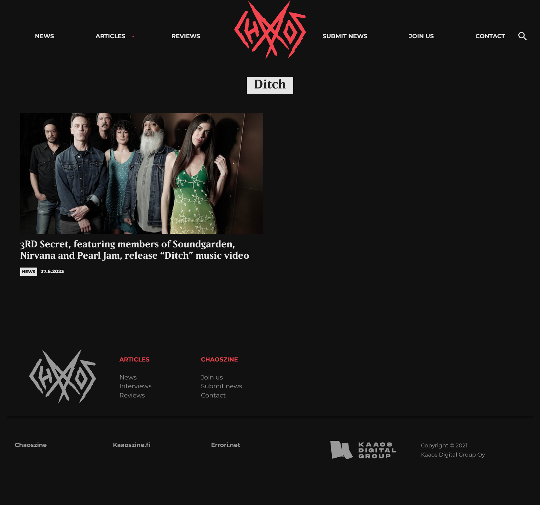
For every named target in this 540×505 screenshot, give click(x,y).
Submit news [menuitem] (345, 36)
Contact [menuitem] (490, 36)
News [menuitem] (44, 36)
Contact (213, 395)
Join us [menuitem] (421, 36)
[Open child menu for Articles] (132, 36)
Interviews (135, 386)
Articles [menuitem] (110, 36)
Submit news (221, 386)
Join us (212, 377)
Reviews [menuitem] (186, 36)
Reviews (132, 395)
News (128, 377)
